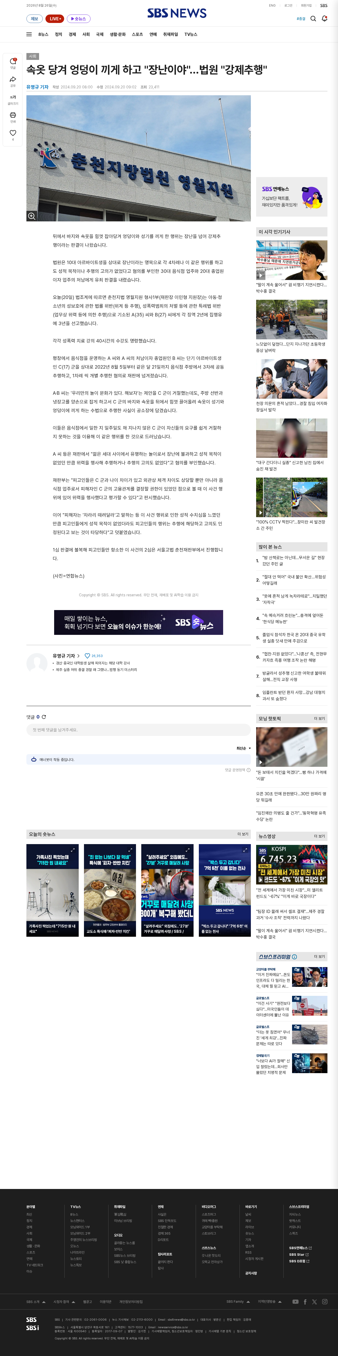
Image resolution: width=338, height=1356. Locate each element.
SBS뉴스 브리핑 (124, 1256)
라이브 (249, 1227)
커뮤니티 (295, 1227)
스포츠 (137, 34)
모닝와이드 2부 (80, 1233)
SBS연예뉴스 (298, 1247)
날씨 (248, 1214)
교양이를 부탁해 (265, 969)
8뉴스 (43, 34)
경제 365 (164, 1233)
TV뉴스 (191, 34)
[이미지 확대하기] (31, 216)
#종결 (301, 19)
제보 (248, 1221)
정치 (58, 34)
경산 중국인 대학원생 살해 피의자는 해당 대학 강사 (93, 663)
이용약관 (105, 1302)
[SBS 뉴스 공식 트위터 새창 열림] (314, 1301)
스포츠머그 (209, 1214)
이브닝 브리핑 (123, 1221)
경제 (72, 34)
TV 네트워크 (34, 1265)
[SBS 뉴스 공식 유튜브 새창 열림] (295, 1301)
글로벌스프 (262, 998)
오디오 (118, 1234)
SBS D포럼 (297, 1260)
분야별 (30, 1205)
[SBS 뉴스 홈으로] (177, 13)
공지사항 (251, 1273)
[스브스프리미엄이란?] (295, 956)
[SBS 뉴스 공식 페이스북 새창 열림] (305, 1302)
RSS (248, 1252)
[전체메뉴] (29, 34)
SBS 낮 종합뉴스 (125, 1262)
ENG (272, 5)
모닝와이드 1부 (80, 1227)
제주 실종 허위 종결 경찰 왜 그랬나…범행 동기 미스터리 (96, 670)
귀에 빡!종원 (210, 1221)
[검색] (313, 18)
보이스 (118, 1249)
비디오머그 (209, 1205)
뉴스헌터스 (77, 1221)
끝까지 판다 (165, 1262)
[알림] (324, 18)
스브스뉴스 (209, 1246)
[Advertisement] (138, 801)
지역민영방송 (270, 1302)
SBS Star (296, 1254)
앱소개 (249, 1246)
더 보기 (241, 833)
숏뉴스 (249, 1233)
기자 (248, 1240)
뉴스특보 (76, 1265)
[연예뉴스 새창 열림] (291, 197)
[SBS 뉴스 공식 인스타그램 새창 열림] (325, 1301)
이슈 (29, 1271)
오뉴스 (74, 1246)
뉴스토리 (76, 1259)
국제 (100, 34)
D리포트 (163, 1240)
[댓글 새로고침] (44, 717)
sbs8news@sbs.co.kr (181, 1319)
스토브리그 (209, 1233)
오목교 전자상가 (212, 1262)
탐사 (161, 1268)
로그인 (288, 5)
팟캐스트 (295, 1221)
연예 (153, 34)
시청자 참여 (64, 1302)
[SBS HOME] (324, 5)
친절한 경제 (165, 1227)
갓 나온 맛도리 (211, 1256)
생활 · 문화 (33, 1246)
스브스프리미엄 (299, 1205)
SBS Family (238, 1302)
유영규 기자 (64, 656)
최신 (29, 1214)
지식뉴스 (295, 1214)
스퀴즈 (293, 1233)
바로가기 (251, 1205)
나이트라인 (77, 1252)
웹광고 (87, 1302)
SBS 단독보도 (167, 1221)
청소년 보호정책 (246, 1331)
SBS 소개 (36, 1302)
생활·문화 (118, 34)
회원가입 (306, 5)
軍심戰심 (120, 1214)
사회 (86, 34)
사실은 (162, 1214)
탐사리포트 (165, 1253)
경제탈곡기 (262, 1056)
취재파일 (170, 34)
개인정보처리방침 (131, 1302)
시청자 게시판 (254, 1259)
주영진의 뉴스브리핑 (83, 1240)
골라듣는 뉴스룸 (124, 1243)
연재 (161, 1205)
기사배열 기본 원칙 (220, 1331)
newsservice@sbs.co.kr (173, 1327)
